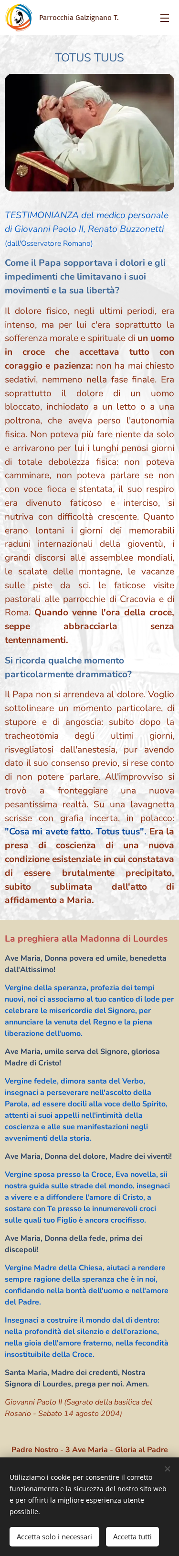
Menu (164, 17)
